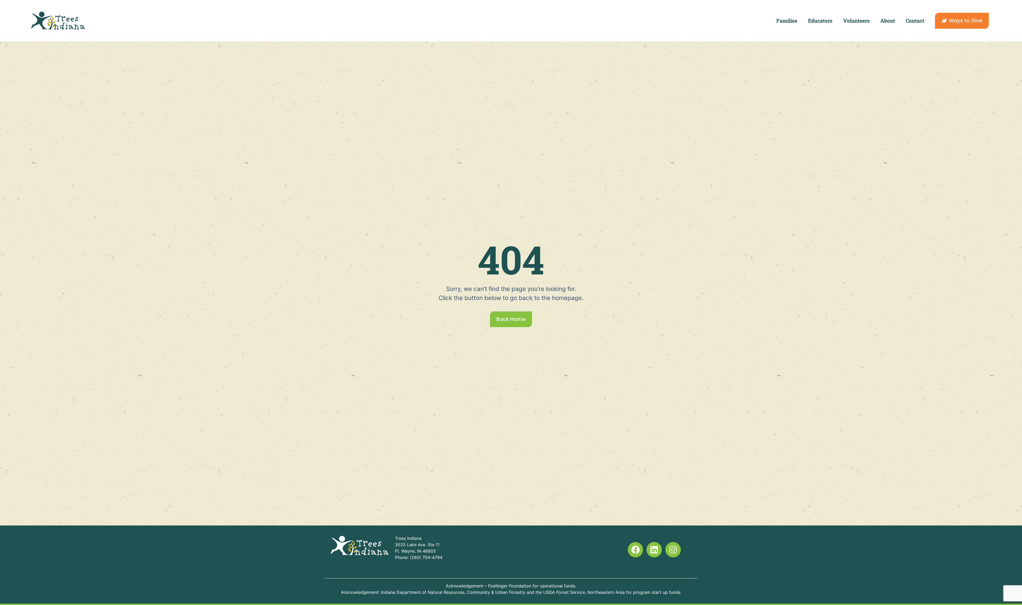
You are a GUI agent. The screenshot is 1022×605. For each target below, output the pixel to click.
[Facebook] (635, 549)
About (887, 20)
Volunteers (856, 20)
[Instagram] (673, 549)
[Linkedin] (654, 549)
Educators (820, 20)
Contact (915, 20)
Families (786, 20)
